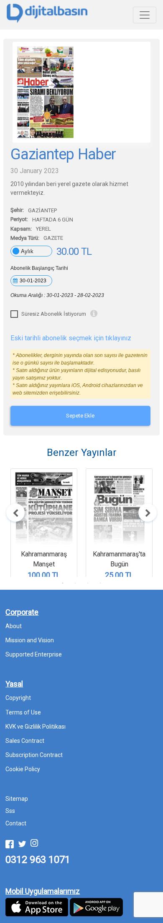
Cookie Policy (22, 769)
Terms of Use (23, 712)
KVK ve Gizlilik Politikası (35, 726)
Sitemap (16, 798)
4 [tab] (100, 583)
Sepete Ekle (80, 415)
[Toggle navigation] (144, 15)
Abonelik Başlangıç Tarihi (39, 268)
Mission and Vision (29, 640)
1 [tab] (63, 583)
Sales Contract (24, 740)
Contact (15, 823)
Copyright (18, 697)
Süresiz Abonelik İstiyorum (53, 314)
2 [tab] (75, 583)
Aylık (27, 251)
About (13, 626)
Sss (10, 810)
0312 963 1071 (37, 859)
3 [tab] (88, 583)
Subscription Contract (34, 755)
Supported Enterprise (33, 654)
